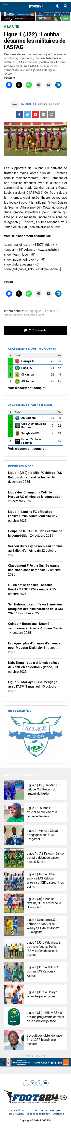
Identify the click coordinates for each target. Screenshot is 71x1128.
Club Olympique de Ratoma (33, 425)
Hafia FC (26, 367)
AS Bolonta (28, 417)
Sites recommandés (38, 1113)
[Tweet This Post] (27, 114)
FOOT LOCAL (29, 1110)
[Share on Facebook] (19, 114)
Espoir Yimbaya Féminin (31, 441)
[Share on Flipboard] (35, 114)
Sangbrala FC (30, 433)
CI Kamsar (28, 374)
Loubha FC (52, 311)
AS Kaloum (28, 381)
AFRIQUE (55, 1110)
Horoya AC (28, 361)
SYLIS (43, 1110)
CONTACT (58, 1113)
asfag (29, 311)
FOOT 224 (30, 104)
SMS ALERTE (16, 1113)
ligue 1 (39, 311)
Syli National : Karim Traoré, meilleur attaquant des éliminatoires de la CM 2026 (35, 608)
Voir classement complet (27, 388)
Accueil (15, 1110)
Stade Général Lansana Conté (24, 315)
